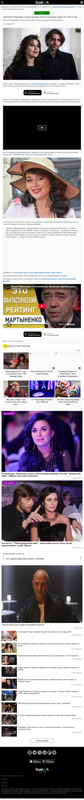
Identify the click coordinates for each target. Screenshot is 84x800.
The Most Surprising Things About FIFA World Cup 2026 (68, 402)
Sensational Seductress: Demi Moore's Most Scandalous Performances (68, 373)
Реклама (4, 779)
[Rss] (30, 752)
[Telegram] (35, 752)
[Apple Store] (35, 761)
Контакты (5, 786)
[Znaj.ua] (42, 2)
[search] (2, 2)
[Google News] (44, 752)
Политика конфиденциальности (12, 776)
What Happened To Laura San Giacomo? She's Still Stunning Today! (16, 373)
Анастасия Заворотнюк (15, 341)
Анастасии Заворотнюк (39, 83)
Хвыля (63, 86)
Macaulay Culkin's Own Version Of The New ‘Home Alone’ (16, 402)
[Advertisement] (42, 255)
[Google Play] (48, 761)
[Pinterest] (54, 752)
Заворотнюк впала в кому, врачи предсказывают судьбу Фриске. (38, 272)
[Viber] (39, 752)
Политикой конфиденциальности (64, 7)
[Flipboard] (49, 752)
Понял (42, 13)
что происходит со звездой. (57, 275)
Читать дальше (42, 741)
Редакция (5, 782)
